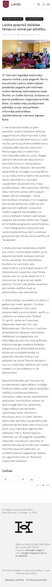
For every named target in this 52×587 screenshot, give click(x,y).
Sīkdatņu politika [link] (14, 580)
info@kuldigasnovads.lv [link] (34, 553)
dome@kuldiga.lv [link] (34, 550)
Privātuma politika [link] (36, 580)
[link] (18, 4)
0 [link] (39, 35)
